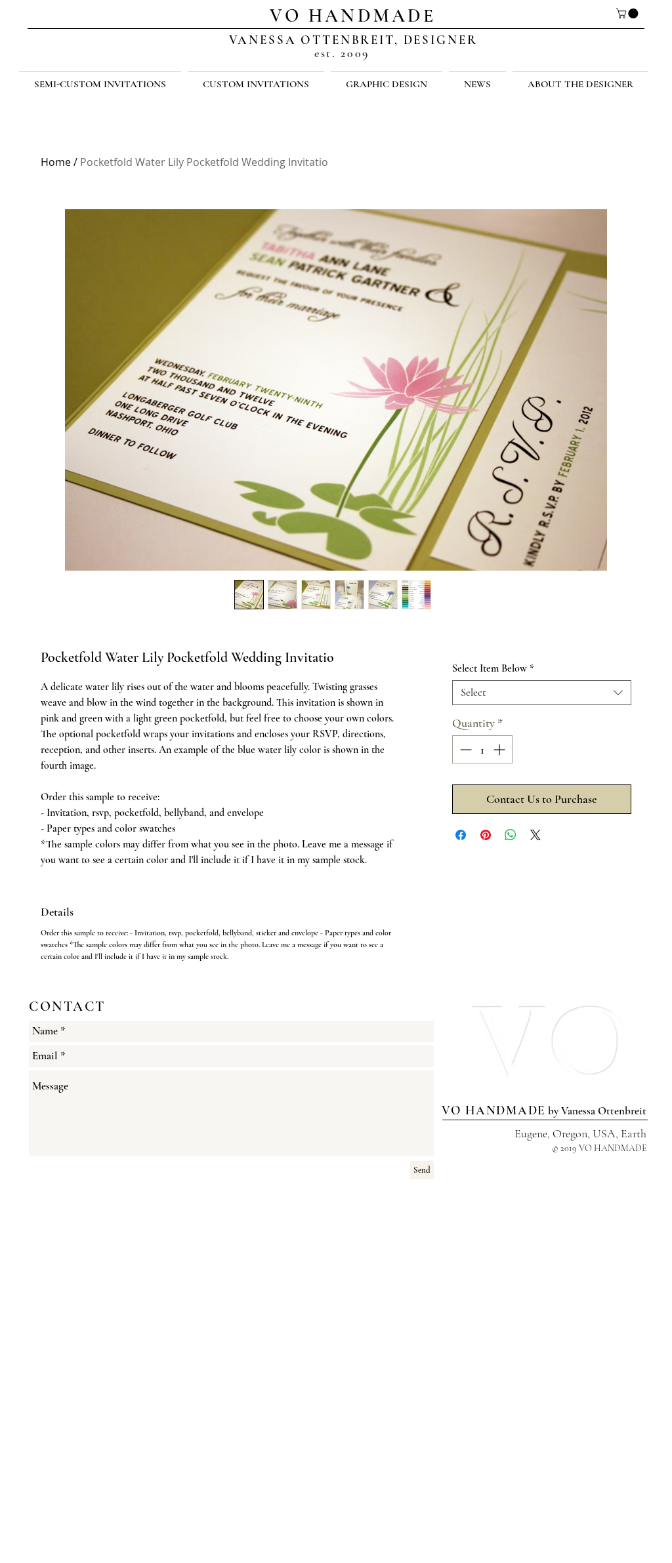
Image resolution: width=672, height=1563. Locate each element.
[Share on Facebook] (461, 835)
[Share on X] (535, 835)
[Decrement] (464, 749)
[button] (628, 13)
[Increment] (500, 749)
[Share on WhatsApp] (510, 835)
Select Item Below (493, 668)
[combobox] (541, 692)
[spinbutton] (482, 749)
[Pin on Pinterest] (486, 835)
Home (56, 162)
